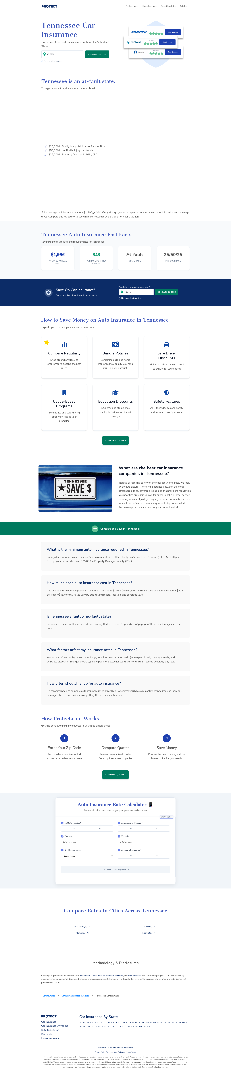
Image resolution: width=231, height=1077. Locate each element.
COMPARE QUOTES (97, 54)
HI (116, 1022)
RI (102, 1026)
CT (102, 1022)
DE (106, 1022)
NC (81, 1026)
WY (148, 1026)
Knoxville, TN (149, 926)
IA (127, 1022)
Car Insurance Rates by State (75, 995)
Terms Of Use (111, 1052)
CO (98, 1022)
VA (132, 1026)
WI (145, 1026)
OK (92, 1026)
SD (109, 1026)
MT (166, 1022)
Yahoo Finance (134, 975)
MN (154, 1022)
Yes (74, 828)
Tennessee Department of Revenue (97, 975)
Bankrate (119, 975)
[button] (156, 42)
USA (121, 1026)
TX (116, 1026)
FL (109, 1022)
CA (95, 1022)
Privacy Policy (100, 1052)
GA (112, 1022)
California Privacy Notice (127, 1052)
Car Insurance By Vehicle (54, 1025)
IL (121, 1022)
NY (187, 1022)
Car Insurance (132, 6)
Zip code (123, 836)
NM (183, 1022)
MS (158, 1022)
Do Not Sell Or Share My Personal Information (115, 1047)
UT (125, 1026)
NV (173, 1022)
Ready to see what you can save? (134, 287)
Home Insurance (149, 6)
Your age (67, 836)
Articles (183, 6)
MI (151, 1022)
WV (141, 1026)
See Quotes (173, 32)
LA (136, 1022)
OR (96, 1026)
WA (136, 1026)
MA (147, 1022)
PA (99, 1026)
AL (81, 1022)
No (100, 828)
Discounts (46, 1034)
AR (91, 1022)
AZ (88, 1022)
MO (162, 1022)
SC (105, 1026)
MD (143, 1022)
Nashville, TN (148, 932)
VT (129, 1026)
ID (119, 1022)
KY (133, 1022)
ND (84, 1026)
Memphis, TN (82, 932)
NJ (180, 1022)
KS (130, 1022)
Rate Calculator (168, 6)
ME (140, 1022)
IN (124, 1022)
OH (88, 1026)
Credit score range (71, 850)
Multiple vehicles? (71, 823)
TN (112, 1026)
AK (84, 1022)
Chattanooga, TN (82, 926)
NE (169, 1022)
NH (177, 1022)
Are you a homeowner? (129, 850)
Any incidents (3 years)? (130, 823)
